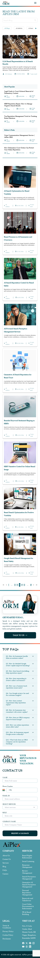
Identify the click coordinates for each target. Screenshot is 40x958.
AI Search (31, 28)
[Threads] (27, 947)
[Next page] (34, 585)
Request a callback (20, 833)
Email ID (6, 796)
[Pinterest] (30, 943)
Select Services (9, 804)
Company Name (9, 821)
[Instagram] (33, 943)
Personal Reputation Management (27, 892)
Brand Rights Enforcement (27, 856)
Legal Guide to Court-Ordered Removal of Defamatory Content (18, 92)
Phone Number (8, 786)
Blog (4, 866)
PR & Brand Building (26, 913)
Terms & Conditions (7, 926)
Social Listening (28, 861)
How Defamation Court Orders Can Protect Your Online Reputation (19, 149)
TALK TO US (18, 635)
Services (6, 863)
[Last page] (37, 585)
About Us (6, 855)
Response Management (27, 866)
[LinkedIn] (30, 947)
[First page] (3, 585)
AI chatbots (19, 28)
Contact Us (7, 859)
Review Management (27, 872)
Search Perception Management (29, 877)
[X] (27, 943)
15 (22, 585)
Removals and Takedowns (27, 899)
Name (5, 777)
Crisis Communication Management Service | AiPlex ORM (19, 136)
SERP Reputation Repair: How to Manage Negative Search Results (18, 105)
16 (24, 585)
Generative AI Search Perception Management (29, 884)
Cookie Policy (8, 935)
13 (17, 585)
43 (31, 585)
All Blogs (7, 28)
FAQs (5, 870)
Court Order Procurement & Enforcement (28, 906)
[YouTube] (23, 947)
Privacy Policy (8, 931)
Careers (5, 874)
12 (15, 585)
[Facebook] (23, 943)
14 (19, 585)
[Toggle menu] (35, 3)
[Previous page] (6, 585)
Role (5, 813)
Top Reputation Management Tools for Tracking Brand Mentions (20, 117)
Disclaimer (7, 939)
